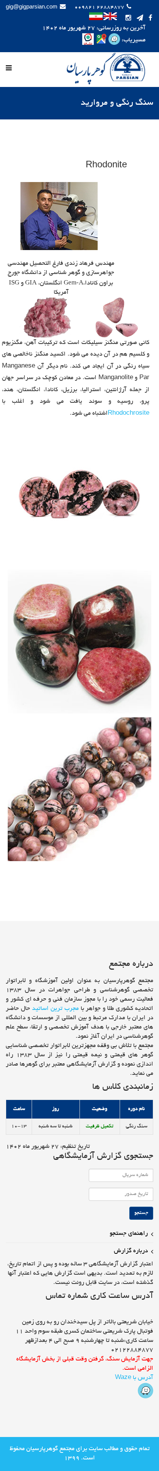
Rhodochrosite (128, 413)
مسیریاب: (132, 40)
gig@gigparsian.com (32, 7)
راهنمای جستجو (129, 1234)
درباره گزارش (131, 1251)
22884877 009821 (99, 7)
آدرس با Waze (134, 1378)
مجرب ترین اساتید (55, 1009)
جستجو (141, 1213)
